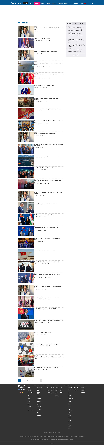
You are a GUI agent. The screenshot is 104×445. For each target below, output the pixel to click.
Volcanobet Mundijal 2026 (39, 389)
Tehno (29, 403)
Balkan (48, 387)
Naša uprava (30, 410)
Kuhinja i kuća (56, 393)
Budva (70, 395)
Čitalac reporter (81, 436)
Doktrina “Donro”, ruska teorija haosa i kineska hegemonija (48, 320)
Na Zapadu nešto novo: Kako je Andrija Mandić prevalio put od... (48, 357)
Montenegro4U (77, 386)
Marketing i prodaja (69, 436)
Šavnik (70, 420)
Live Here (75, 390)
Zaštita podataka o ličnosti (63, 439)
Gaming (52, 392)
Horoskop (57, 396)
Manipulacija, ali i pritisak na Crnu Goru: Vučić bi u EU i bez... (47, 275)
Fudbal (38, 392)
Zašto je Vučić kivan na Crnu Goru (42, 38)
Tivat (69, 421)
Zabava (52, 386)
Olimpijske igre (39, 404)
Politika (36, 73)
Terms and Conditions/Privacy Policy (42, 439)
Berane (70, 392)
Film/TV (52, 390)
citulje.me (76, 3)
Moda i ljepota (56, 390)
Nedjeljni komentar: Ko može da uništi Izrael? (45, 133)
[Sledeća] (41, 380)
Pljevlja (70, 417)
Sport (38, 386)
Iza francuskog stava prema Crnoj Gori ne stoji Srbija (47, 344)
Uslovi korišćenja (42, 436)
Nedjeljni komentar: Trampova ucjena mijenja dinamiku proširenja (47, 287)
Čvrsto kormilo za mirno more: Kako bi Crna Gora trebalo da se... (48, 75)
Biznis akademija (30, 399)
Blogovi (46, 432)
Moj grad (71, 386)
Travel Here (76, 389)
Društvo (29, 389)
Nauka (29, 404)
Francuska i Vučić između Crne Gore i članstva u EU (46, 297)
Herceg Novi (70, 402)
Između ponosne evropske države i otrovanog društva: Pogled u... (47, 99)
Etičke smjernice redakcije (33, 436)
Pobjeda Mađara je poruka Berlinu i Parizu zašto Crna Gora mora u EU (48, 239)
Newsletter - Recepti (53, 439)
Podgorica (70, 387)
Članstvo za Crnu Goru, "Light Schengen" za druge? (47, 156)
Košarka (38, 393)
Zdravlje (56, 387)
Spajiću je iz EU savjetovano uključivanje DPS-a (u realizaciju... (46, 309)
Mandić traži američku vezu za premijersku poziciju (46, 261)
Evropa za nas (48, 393)
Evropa (48, 389)
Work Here (76, 387)
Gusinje (70, 400)
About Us (71, 439)
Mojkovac (70, 407)
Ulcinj (70, 425)
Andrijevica (71, 389)
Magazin (44, 386)
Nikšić (70, 409)
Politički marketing (83, 391)
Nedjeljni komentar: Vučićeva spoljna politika (45, 51)
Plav (69, 412)
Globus (48, 390)
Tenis (38, 395)
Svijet (48, 386)
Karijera (32, 439)
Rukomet (39, 396)
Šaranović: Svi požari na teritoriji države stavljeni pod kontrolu (75, 50)
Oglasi (82, 3)
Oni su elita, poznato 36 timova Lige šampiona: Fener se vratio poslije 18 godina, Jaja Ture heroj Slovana (75, 29)
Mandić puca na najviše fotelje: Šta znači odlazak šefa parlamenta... (47, 181)
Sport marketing (39, 415)
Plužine (70, 414)
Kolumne (66, 386)
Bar (69, 390)
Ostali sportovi (39, 400)
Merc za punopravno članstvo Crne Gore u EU (45, 203)
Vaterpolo (39, 398)
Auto (28, 396)
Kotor (70, 406)
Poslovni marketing (83, 388)
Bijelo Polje (71, 393)
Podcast (29, 395)
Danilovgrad (71, 398)
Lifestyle (57, 386)
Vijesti (29, 386)
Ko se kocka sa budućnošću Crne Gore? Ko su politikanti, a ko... (48, 121)
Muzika (52, 387)
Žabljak (70, 428)
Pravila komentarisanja (51, 436)
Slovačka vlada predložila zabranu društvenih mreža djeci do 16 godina (76, 40)
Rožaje (70, 418)
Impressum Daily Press (60, 436)
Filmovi (61, 392)
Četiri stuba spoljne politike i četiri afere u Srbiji (46, 367)
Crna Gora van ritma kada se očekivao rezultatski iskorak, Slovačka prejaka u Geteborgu (76, 45)
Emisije (35, 26)
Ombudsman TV (30, 408)
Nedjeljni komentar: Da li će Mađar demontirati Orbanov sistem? (48, 193)
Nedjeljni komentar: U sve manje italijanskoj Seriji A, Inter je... (48, 28)
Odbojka (39, 406)
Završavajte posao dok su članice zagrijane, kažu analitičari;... (46, 228)
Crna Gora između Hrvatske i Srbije (42, 332)
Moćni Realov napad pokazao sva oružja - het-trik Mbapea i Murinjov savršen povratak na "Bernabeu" (75, 35)
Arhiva (50, 432)
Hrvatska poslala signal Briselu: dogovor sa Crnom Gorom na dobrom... (48, 145)
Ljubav (56, 395)
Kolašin (70, 404)
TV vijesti (61, 386)
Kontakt (75, 436)
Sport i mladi (38, 411)
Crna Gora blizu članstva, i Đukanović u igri (44, 167)
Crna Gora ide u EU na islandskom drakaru (44, 250)
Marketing (83, 386)
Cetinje (70, 396)
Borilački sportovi (39, 408)
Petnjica (70, 410)
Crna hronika (30, 392)
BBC (59, 432)
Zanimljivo (53, 389)
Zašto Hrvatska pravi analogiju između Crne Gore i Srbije (48, 109)
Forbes (34, 386)
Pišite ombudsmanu (23, 436)
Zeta (69, 426)
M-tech (29, 401)
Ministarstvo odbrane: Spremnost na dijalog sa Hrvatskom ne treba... (48, 63)
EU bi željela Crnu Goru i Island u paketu (44, 85)
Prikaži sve (76, 55)
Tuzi (69, 423)
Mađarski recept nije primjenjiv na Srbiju (44, 214)
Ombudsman (30, 406)
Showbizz (53, 393)
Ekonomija (30, 390)
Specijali (55, 432)
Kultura (29, 393)
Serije (61, 390)
